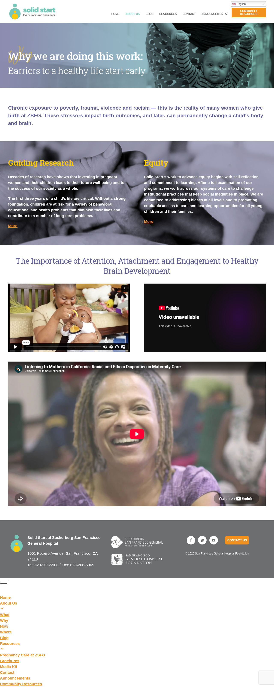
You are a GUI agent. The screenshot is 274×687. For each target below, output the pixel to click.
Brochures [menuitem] (9, 661)
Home (115, 14)
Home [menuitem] (5, 597)
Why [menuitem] (4, 620)
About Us (132, 14)
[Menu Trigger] (3, 582)
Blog (149, 14)
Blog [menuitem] (4, 638)
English (241, 4)
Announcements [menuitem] (15, 678)
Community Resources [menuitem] (21, 684)
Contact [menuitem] (7, 672)
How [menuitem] (4, 626)
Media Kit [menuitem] (8, 667)
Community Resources (249, 12)
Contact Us (237, 540)
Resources (168, 14)
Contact (189, 14)
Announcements (214, 14)
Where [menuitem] (6, 632)
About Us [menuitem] (8, 603)
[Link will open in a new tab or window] (137, 542)
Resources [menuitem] (10, 643)
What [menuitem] (4, 615)
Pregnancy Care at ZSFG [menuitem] (22, 655)
